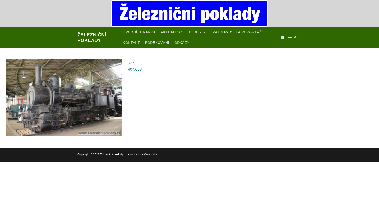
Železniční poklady (91, 37)
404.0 (131, 63)
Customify (150, 154)
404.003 (135, 69)
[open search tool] (282, 37)
